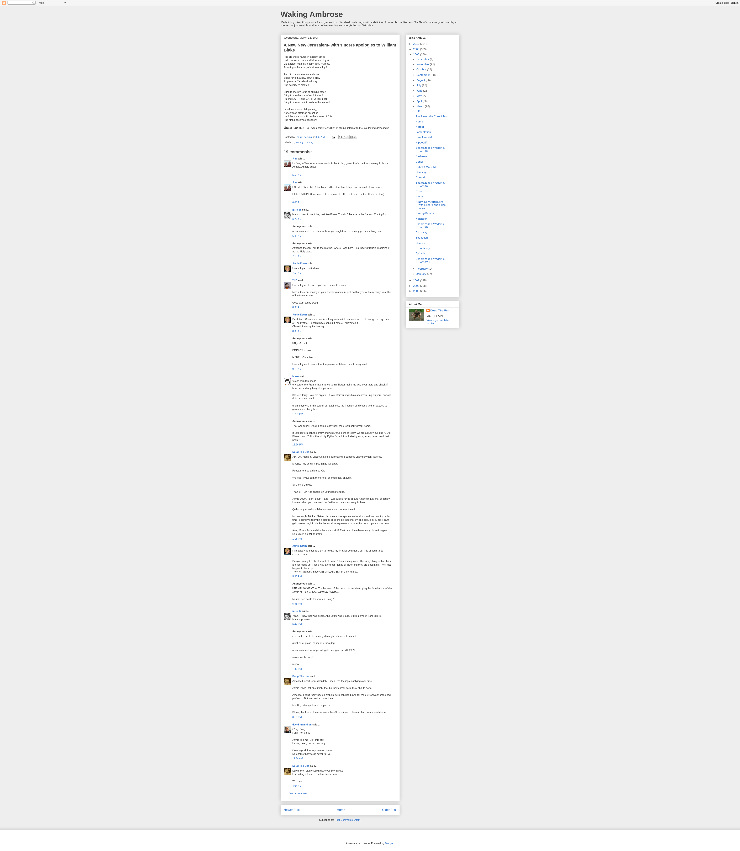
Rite (418, 110)
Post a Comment (297, 793)
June (419, 90)
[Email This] (340, 137)
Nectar (420, 196)
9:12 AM (297, 369)
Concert (420, 161)
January (421, 273)
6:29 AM (297, 219)
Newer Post (292, 809)
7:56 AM (297, 273)
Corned (420, 177)
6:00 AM (297, 202)
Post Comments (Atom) (348, 819)
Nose (419, 191)
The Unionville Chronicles (431, 116)
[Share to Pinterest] (355, 137)
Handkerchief (424, 137)
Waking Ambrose (312, 14)
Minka (295, 376)
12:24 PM (297, 413)
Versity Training (304, 142)
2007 (416, 280)
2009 (416, 49)
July (419, 85)
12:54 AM (297, 758)
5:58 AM (297, 175)
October (421, 69)
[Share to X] (348, 137)
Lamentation (423, 131)
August (421, 80)
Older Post (389, 809)
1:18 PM (297, 538)
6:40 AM (297, 235)
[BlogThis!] (344, 137)
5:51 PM (297, 603)
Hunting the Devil (426, 166)
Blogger (389, 843)
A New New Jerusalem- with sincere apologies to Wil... (431, 205)
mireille (296, 209)
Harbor (420, 126)
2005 (416, 291)
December (423, 59)
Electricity (421, 232)
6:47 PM (297, 624)
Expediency (423, 248)
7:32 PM (297, 668)
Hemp (419, 121)
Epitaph (420, 253)
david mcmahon (302, 724)
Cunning (421, 172)
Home (341, 809)
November (423, 64)
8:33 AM (297, 331)
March (420, 106)
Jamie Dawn (299, 263)
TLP (294, 280)
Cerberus (421, 156)
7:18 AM (297, 256)
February (422, 268)
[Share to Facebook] (351, 137)
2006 (416, 285)
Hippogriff (421, 142)
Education (422, 237)
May (419, 95)
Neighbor (421, 218)
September (423, 74)
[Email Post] (333, 137)
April (419, 101)
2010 (416, 43)
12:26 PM (297, 444)
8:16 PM (297, 717)
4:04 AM (297, 785)
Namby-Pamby (425, 213)
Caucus (420, 243)
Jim (294, 158)
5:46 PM (297, 576)
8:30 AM (297, 307)
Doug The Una (300, 451)
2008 (416, 54)
